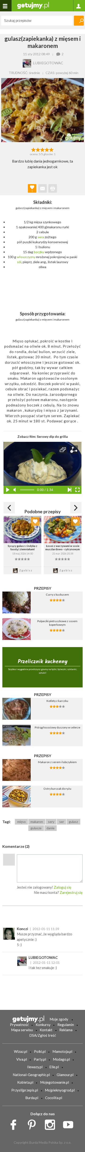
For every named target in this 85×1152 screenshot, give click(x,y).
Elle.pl (54, 1067)
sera (41, 237)
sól (19, 262)
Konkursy (43, 1024)
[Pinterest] (33, 1123)
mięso (21, 822)
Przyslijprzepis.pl (24, 1090)
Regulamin (65, 1024)
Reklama (65, 1030)
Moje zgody (59, 1019)
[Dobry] (42, 149)
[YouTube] (69, 1123)
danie (51, 828)
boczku (39, 252)
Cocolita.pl (53, 1098)
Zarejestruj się (71, 892)
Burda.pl (31, 1098)
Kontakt (46, 1030)
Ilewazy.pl (34, 1067)
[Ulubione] (35, 521)
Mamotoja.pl (62, 1051)
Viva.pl (21, 1059)
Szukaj (79, 21)
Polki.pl (40, 1051)
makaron (36, 822)
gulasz (73, 822)
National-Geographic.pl (31, 1075)
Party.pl (40, 1059)
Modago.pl (61, 1059)
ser (61, 822)
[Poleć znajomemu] (42, 188)
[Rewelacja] (51, 149)
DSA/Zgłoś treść (42, 1035)
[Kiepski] (33, 149)
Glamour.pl (65, 1075)
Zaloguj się (62, 887)
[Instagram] (51, 1123)
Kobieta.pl (25, 1082)
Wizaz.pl (20, 1051)
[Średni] (38, 149)
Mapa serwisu (22, 1030)
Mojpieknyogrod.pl (60, 1090)
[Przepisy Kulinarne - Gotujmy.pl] (33, 5)
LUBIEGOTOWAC (43, 957)
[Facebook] (15, 1123)
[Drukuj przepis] (52, 188)
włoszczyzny (26, 257)
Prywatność (19, 1024)
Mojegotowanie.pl (54, 1082)
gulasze (36, 828)
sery (51, 822)
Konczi (22, 929)
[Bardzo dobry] (47, 149)
